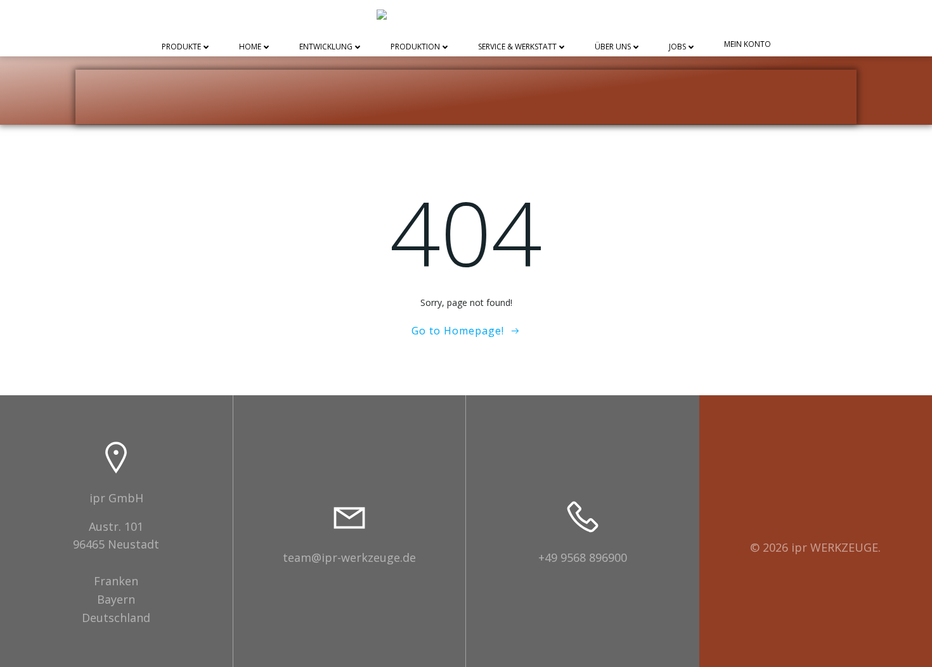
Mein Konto (747, 44)
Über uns (613, 47)
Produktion (415, 47)
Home (250, 47)
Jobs (677, 47)
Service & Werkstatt (517, 47)
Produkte (181, 47)
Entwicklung (326, 47)
